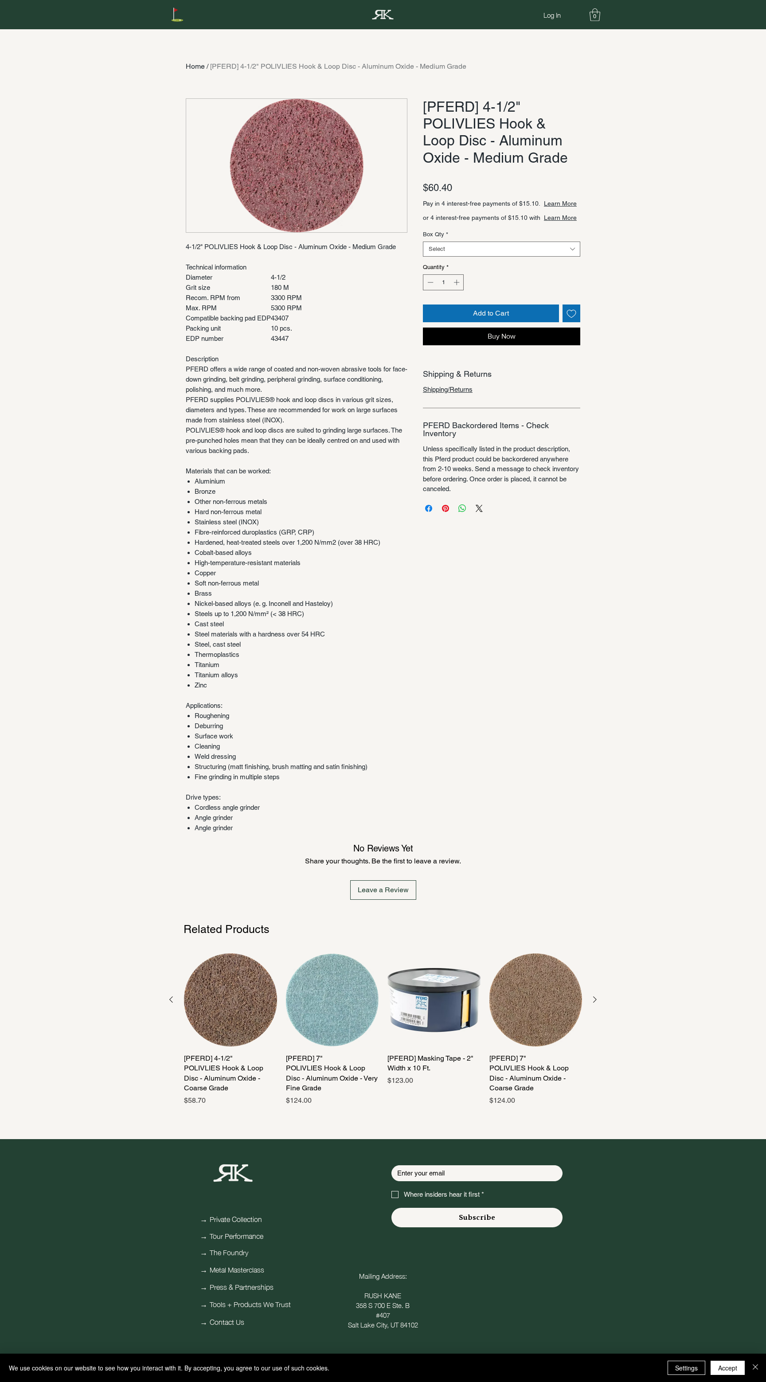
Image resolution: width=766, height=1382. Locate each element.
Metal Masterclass (237, 1269)
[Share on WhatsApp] (462, 508)
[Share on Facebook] (428, 508)
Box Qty (435, 234)
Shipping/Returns (448, 389)
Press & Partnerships (242, 1286)
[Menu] (177, 15)
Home (195, 66)
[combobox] (501, 249)
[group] (383, 1029)
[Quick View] (230, 999)
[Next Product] (595, 999)
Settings (686, 1367)
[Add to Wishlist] (571, 313)
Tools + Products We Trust (250, 1303)
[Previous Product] (171, 999)
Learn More (560, 203)
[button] (595, 14)
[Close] (755, 1368)
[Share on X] (479, 508)
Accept (727, 1367)
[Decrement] (429, 282)
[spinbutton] (443, 282)
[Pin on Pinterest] (445, 508)
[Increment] (457, 282)
